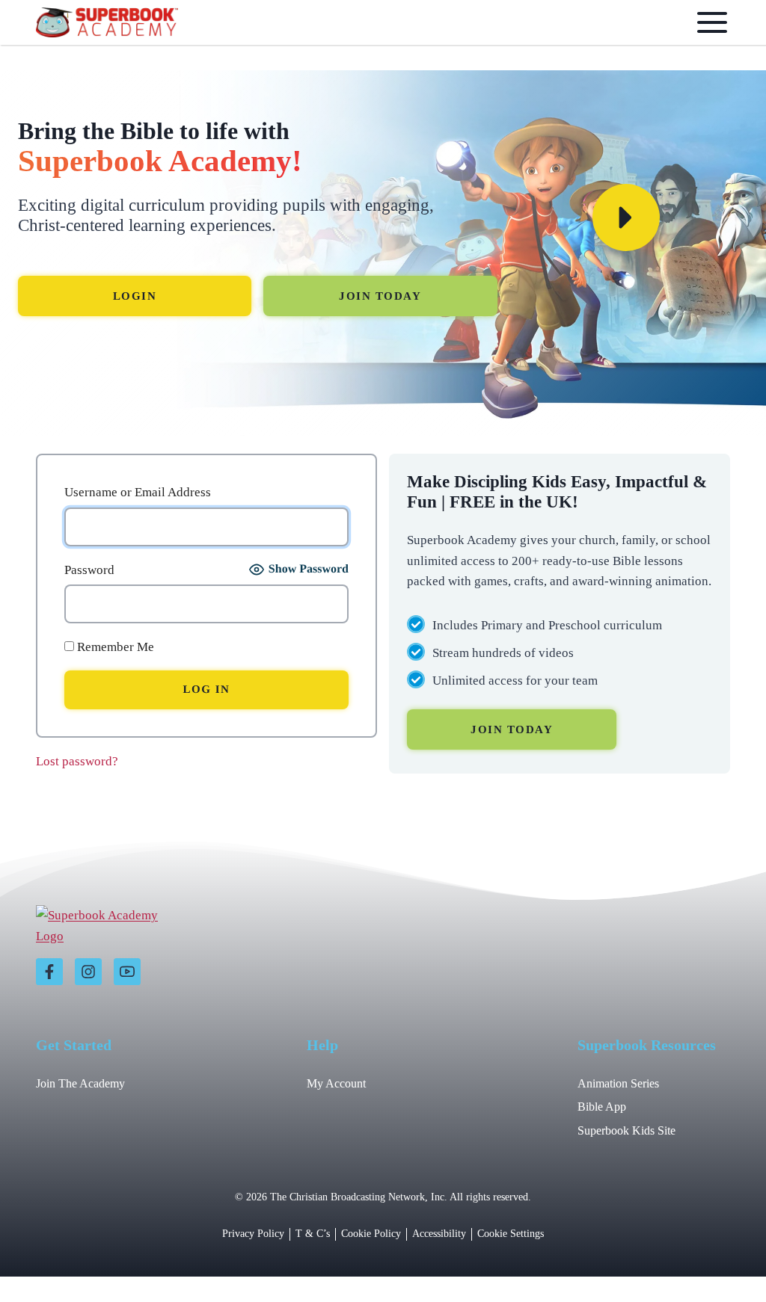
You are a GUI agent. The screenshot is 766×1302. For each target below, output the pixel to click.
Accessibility (439, 1233)
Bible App (601, 1106)
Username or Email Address (137, 492)
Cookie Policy (371, 1233)
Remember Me (114, 647)
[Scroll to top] (716, 1258)
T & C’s (312, 1233)
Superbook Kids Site (626, 1130)
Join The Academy (80, 1083)
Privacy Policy (253, 1233)
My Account (336, 1083)
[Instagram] (88, 971)
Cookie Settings (510, 1233)
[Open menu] (709, 22)
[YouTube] (127, 971)
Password (89, 570)
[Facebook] (49, 971)
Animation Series (618, 1083)
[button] (626, 217)
